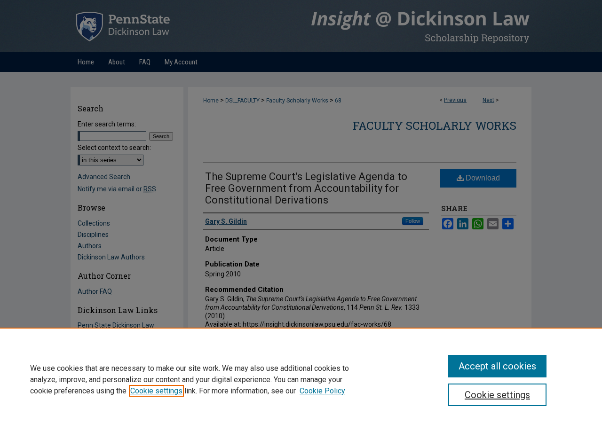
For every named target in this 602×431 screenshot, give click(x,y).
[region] (301, 379)
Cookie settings (156, 390)
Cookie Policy (322, 390)
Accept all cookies (497, 366)
